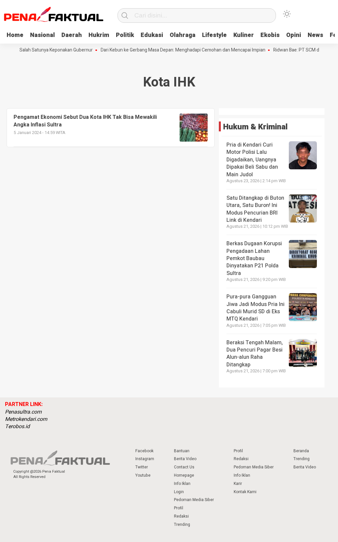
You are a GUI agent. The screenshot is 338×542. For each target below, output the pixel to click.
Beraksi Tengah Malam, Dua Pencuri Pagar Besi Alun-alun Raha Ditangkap (254, 354)
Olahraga (182, 35)
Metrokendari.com (26, 419)
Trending (182, 524)
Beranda (301, 451)
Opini (293, 35)
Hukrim (98, 35)
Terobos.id (17, 426)
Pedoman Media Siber (194, 500)
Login (179, 492)
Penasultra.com (23, 412)
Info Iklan (182, 484)
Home (15, 35)
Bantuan (181, 451)
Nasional (42, 35)
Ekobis (270, 35)
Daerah (71, 35)
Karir (238, 484)
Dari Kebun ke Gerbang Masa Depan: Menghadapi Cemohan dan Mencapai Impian (176, 50)
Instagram (144, 459)
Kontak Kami (245, 492)
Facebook (144, 451)
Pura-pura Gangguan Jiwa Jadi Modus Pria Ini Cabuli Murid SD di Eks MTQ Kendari (255, 308)
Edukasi (152, 35)
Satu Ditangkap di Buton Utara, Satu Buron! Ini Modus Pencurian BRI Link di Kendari (255, 209)
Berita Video (185, 459)
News (315, 35)
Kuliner (243, 35)
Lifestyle (214, 35)
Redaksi (181, 516)
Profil (178, 508)
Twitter (141, 467)
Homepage (184, 475)
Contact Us (184, 467)
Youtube (143, 475)
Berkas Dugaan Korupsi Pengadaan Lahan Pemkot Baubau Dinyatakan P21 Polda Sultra (254, 258)
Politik (125, 35)
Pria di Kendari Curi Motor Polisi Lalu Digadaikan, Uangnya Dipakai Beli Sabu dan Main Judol (252, 160)
